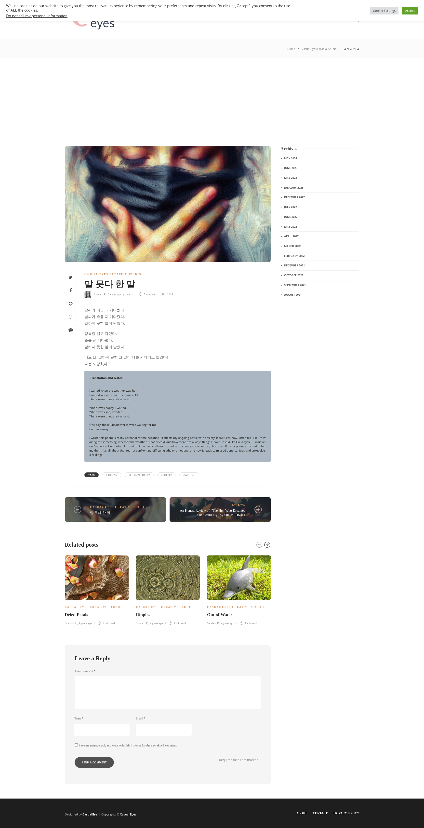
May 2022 (290, 226)
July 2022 (290, 207)
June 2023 (290, 168)
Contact (320, 813)
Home (291, 49)
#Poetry (166, 475)
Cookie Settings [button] (384, 10)
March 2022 (292, 246)
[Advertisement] (212, 94)
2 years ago (114, 294)
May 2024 (290, 158)
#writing (189, 475)
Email (140, 718)
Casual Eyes (128, 814)
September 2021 (295, 285)
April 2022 (291, 236)
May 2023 (290, 177)
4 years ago (85, 623)
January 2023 (293, 187)
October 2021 (293, 275)
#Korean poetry (139, 475)
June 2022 (290, 217)
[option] (96, 589)
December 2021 (294, 265)
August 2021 (293, 294)
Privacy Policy (346, 813)
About (301, 813)
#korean (111, 475)
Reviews (237, 504)
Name (78, 718)
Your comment (85, 671)
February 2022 (294, 256)
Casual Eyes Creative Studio (319, 49)
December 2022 (294, 197)
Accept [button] (410, 10)
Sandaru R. (100, 294)
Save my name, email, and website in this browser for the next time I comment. (128, 745)
